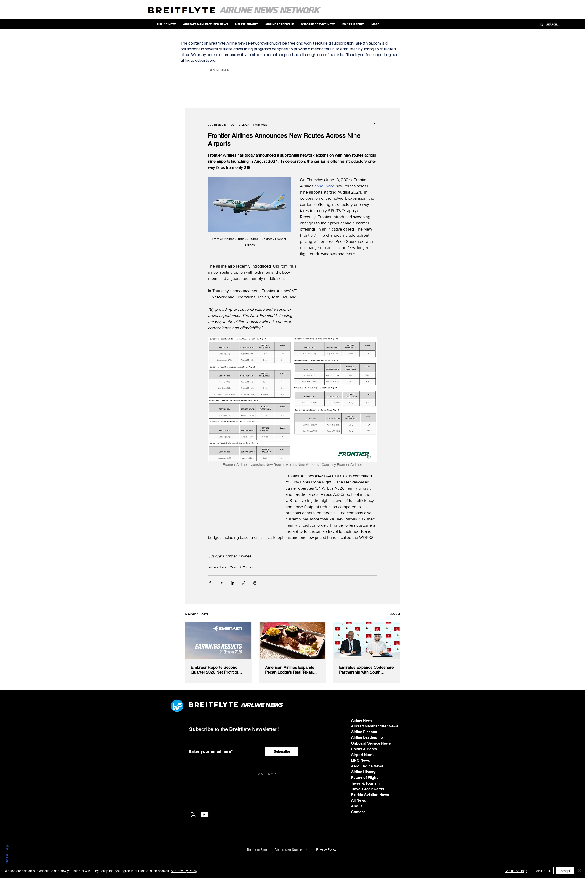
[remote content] (342, 292)
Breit (201, 704)
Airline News (218, 567)
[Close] (579, 870)
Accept (565, 870)
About (356, 806)
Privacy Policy (326, 849)
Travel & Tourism (242, 567)
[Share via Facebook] (210, 583)
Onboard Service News (371, 743)
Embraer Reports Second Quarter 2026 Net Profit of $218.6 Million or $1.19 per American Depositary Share (216, 669)
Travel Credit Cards (367, 789)
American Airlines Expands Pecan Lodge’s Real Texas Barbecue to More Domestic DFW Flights (290, 669)
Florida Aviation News (370, 795)
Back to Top (7, 857)
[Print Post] (255, 583)
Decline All (542, 870)
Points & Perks (364, 749)
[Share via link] (244, 583)
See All (395, 613)
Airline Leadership (367, 737)
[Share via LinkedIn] (232, 583)
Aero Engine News (367, 766)
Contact (358, 812)
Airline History (363, 772)
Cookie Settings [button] (516, 870)
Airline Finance (364, 732)
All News (358, 800)
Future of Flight (364, 777)
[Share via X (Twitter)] (221, 583)
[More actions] (374, 124)
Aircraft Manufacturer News (374, 726)
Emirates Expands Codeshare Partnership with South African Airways (366, 669)
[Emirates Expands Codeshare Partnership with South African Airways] (367, 640)
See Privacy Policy (184, 870)
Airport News (362, 755)
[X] (193, 814)
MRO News (360, 760)
